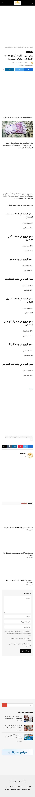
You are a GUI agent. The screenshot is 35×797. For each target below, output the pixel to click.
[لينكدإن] (9, 69)
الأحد (31, 437)
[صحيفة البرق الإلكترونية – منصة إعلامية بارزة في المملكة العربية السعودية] (28, 737)
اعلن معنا (17, 786)
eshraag (21, 62)
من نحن (23, 786)
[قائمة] (32, 3)
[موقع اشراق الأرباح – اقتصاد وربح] (17, 3)
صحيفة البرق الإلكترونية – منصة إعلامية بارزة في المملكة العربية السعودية (13, 736)
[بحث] (2, 3)
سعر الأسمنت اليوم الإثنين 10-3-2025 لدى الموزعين (18, 527)
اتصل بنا (7, 789)
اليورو (15, 437)
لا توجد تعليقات (28, 65)
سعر (6, 437)
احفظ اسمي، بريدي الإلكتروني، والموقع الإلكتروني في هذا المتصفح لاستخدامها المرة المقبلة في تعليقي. (17, 633)
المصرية (21, 437)
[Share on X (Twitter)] (19, 69)
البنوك (26, 437)
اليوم (11, 437)
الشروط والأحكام (26, 789)
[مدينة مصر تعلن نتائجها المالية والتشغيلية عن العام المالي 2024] (17, 569)
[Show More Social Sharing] (3, 69)
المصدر (31, 389)
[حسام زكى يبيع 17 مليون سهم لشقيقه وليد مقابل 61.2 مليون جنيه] (17, 542)
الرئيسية (31, 47)
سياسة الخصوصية (15, 789)
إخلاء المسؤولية (9, 786)
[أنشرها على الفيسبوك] (28, 69)
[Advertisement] (17, 26)
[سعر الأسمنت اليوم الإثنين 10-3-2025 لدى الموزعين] (17, 516)
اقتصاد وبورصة (29, 51)
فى (31, 439)
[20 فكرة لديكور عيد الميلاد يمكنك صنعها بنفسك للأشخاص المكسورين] (28, 728)
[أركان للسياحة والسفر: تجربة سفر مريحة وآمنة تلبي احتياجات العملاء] (28, 718)
